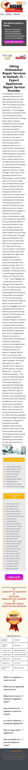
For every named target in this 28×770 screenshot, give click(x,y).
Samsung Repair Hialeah (13, 529)
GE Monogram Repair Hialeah (15, 516)
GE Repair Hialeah (11, 519)
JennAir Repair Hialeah (12, 563)
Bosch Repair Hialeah (12, 509)
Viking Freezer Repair (12, 474)
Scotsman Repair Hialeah (13, 549)
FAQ (4, 755)
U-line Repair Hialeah (12, 561)
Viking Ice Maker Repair (13, 471)
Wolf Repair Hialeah (12, 539)
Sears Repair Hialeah (12, 534)
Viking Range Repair (12, 481)
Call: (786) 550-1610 (14, 41)
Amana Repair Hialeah (12, 504)
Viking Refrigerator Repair (13, 479)
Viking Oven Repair (11, 476)
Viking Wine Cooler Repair (13, 484)
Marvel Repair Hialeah (12, 556)
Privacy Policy (9, 755)
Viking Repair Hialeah (12, 546)
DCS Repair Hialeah (11, 551)
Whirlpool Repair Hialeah (13, 544)
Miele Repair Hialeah (12, 568)
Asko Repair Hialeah (12, 566)
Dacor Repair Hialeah (12, 506)
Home (2, 14)
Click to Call (14, 577)
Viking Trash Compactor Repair (15, 486)
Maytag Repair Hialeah (12, 531)
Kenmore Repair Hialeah (13, 524)
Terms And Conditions (19, 755)
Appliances (9, 14)
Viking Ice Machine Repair (13, 467)
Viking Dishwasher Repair (13, 469)
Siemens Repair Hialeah (13, 553)
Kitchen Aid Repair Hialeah (14, 526)
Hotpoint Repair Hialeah (13, 511)
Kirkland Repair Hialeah (13, 558)
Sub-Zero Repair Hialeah (13, 536)
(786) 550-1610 (17, 751)
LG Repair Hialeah (11, 521)
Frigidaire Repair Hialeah (13, 514)
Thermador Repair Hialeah (14, 541)
